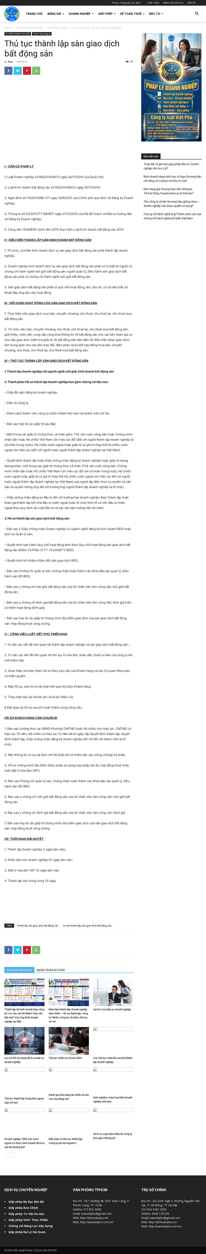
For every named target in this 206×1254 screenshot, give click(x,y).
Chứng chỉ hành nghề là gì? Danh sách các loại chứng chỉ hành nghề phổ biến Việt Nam (172, 216)
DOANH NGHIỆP (80, 14)
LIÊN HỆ (191, 2)
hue (10, 61)
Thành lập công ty (57, 28)
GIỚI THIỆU (153, 2)
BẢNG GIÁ (54, 14)
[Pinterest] (27, 71)
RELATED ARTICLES (19, 970)
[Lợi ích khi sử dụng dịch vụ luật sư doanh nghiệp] (24, 1041)
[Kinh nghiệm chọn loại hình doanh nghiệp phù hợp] (113, 1081)
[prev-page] (6, 1155)
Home (7, 28)
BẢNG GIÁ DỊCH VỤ (173, 2)
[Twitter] (18, 71)
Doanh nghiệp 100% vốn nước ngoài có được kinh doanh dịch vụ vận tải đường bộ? (24, 1143)
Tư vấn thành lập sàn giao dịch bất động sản (87, 925)
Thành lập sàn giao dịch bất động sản (37, 925)
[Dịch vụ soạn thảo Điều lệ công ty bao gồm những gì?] (113, 1119)
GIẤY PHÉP (105, 14)
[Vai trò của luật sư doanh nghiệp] (113, 992)
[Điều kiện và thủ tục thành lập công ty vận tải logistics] (69, 1122)
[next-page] (13, 1155)
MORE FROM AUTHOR (51, 970)
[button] (197, 14)
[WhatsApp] (36, 71)
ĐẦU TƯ (154, 14)
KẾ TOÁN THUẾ (130, 14)
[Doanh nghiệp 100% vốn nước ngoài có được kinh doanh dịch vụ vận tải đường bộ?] (24, 1122)
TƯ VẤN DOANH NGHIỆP (29, 28)
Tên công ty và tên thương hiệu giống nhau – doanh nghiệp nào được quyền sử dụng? (172, 203)
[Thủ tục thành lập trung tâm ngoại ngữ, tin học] (24, 1081)
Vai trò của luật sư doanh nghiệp (112, 1009)
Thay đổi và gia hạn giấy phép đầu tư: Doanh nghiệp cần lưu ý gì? (171, 166)
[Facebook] (8, 71)
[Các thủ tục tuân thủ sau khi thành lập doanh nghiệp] (113, 1041)
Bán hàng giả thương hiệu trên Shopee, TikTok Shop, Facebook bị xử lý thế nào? (169, 191)
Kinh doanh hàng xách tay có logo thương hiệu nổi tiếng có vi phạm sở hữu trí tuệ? (172, 178)
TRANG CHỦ (34, 14)
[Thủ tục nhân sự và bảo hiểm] (69, 1041)
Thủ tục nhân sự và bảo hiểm (65, 1057)
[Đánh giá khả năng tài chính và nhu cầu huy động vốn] (69, 1080)
